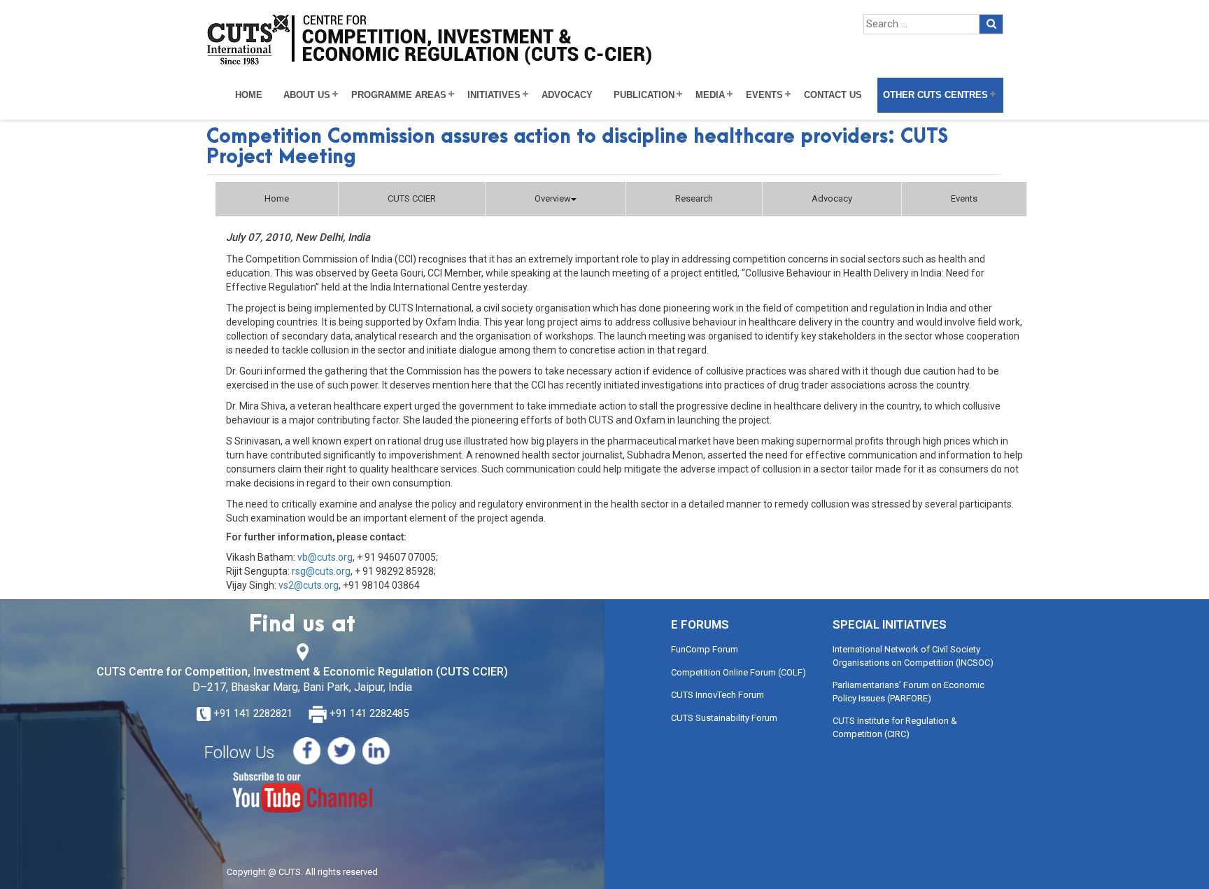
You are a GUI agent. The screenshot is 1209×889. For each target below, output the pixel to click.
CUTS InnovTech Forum (717, 695)
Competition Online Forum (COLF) (738, 672)
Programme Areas (398, 95)
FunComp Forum (704, 649)
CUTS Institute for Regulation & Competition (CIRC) (895, 727)
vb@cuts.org (325, 557)
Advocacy (567, 95)
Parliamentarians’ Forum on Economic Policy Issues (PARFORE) (908, 692)
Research (694, 198)
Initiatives (494, 95)
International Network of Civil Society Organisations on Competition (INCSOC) (913, 656)
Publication (644, 95)
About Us (306, 95)
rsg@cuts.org (321, 571)
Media (710, 95)
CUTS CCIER (412, 198)
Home (248, 95)
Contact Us (833, 95)
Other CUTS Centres (935, 95)
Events (764, 95)
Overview (553, 198)
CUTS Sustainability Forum (724, 718)
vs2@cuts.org (308, 585)
